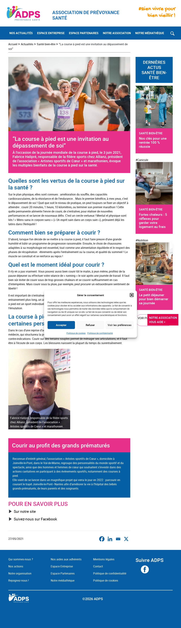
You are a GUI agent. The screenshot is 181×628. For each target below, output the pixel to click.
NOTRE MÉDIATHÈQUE (149, 33)
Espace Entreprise (62, 566)
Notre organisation (19, 573)
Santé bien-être (46, 44)
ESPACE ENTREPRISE (51, 33)
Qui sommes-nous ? (20, 559)
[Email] (118, 539)
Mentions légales (103, 559)
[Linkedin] (110, 539)
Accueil (12, 44)
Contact (98, 566)
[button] (131, 295)
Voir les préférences (120, 325)
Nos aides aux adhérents (66, 559)
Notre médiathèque (63, 580)
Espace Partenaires (63, 573)
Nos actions (15, 566)
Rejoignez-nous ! (18, 580)
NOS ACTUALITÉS (21, 33)
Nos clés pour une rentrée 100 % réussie (153, 142)
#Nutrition (142, 240)
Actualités (27, 44)
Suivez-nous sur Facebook (35, 519)
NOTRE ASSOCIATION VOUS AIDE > (163, 320)
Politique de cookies (76, 332)
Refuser (90, 325)
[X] (126, 539)
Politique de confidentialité (100, 332)
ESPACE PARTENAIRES (83, 33)
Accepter (61, 325)
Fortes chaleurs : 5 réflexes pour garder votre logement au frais (153, 220)
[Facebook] (102, 539)
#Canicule (142, 160)
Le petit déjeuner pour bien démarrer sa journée (153, 299)
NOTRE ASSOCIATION (117, 33)
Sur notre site (25, 511)
